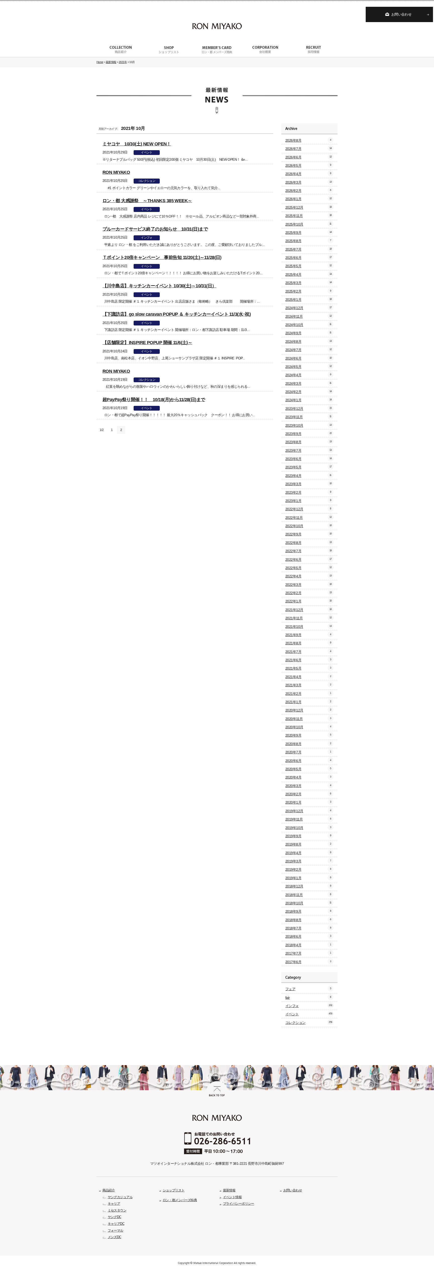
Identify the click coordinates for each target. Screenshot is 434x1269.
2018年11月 (308, 895)
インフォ (146, 237)
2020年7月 (308, 752)
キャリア (114, 1203)
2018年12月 (308, 886)
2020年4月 (308, 777)
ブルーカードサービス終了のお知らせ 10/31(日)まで (155, 229)
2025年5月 (308, 266)
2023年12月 (308, 409)
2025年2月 (308, 291)
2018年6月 (308, 936)
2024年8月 (308, 342)
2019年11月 (308, 819)
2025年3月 (308, 283)
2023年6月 (308, 459)
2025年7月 (308, 249)
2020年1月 (308, 802)
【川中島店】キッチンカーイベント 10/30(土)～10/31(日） (159, 285)
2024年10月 (308, 325)
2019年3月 (308, 861)
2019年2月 (308, 869)
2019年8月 (308, 844)
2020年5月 (308, 769)
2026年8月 (308, 140)
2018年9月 (308, 911)
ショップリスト (174, 1190)
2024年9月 (308, 333)
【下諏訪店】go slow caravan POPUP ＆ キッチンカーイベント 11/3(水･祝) (176, 314)
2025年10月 (308, 224)
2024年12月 (308, 308)
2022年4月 (308, 576)
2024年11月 (308, 316)
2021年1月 (308, 702)
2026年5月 (308, 165)
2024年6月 (308, 358)
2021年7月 (308, 652)
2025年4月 (308, 274)
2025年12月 (308, 207)
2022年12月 (308, 509)
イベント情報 (232, 1197)
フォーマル (115, 1230)
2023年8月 (308, 442)
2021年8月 (308, 643)
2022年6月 (308, 560)
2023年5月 (308, 467)
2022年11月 (308, 518)
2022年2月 (308, 593)
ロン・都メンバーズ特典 (180, 1200)
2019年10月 (308, 828)
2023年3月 (308, 484)
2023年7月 (308, 451)
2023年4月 (308, 476)
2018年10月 (308, 903)
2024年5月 (308, 367)
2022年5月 (308, 568)
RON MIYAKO (116, 172)
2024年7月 (308, 350)
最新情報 (229, 1190)
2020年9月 (308, 735)
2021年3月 (308, 685)
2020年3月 (308, 786)
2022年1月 (308, 601)
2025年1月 (308, 300)
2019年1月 (308, 878)
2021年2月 (308, 694)
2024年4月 (308, 375)
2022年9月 (308, 534)
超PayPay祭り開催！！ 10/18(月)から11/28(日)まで (153, 399)
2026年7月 (308, 149)
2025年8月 (308, 241)
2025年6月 (308, 258)
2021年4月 (308, 677)
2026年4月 (308, 174)
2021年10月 (308, 627)
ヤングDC (114, 1217)
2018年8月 (308, 920)
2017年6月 (308, 962)
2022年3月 (308, 585)
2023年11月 (308, 417)
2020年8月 (308, 744)
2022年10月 (308, 526)
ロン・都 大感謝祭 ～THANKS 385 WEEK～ (147, 200)
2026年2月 (308, 191)
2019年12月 (308, 811)
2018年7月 (308, 928)
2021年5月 (308, 668)
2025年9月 (308, 233)
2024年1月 (308, 400)
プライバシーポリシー (238, 1203)
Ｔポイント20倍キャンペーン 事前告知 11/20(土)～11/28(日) (162, 257)
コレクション (146, 181)
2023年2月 (308, 492)
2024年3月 (308, 383)
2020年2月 (308, 794)
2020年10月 (308, 727)
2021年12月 (308, 610)
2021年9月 (308, 635)
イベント (146, 152)
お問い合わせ (401, 14)
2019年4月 (308, 853)
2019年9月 (308, 836)
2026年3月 (308, 182)
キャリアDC (116, 1224)
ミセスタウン (117, 1210)
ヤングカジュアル (120, 1197)
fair (308, 998)
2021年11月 (308, 618)
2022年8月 (308, 543)
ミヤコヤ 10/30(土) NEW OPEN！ (136, 143)
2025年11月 (308, 216)
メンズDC (114, 1237)
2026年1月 (308, 199)
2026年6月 (308, 157)
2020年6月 (308, 761)
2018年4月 (308, 945)
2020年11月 (308, 719)
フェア (308, 989)
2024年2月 (308, 392)
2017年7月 (308, 953)
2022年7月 (308, 551)
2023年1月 (308, 501)
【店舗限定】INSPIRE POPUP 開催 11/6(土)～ (147, 342)
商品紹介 (108, 1190)
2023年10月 (308, 425)
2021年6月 (308, 660)
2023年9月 (308, 434)
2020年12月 (308, 710)
